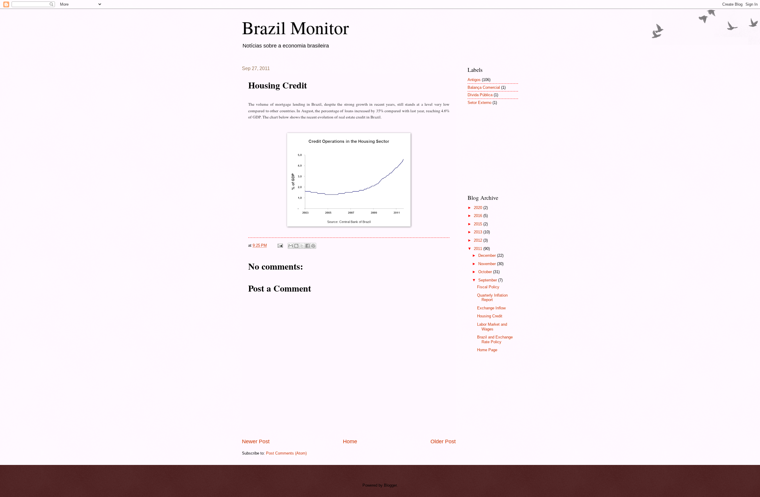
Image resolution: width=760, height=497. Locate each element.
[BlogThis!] (296, 246)
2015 (478, 224)
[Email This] (291, 246)
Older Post (443, 441)
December (487, 255)
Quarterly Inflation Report (492, 297)
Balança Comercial (484, 87)
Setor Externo (479, 102)
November (487, 264)
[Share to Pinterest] (313, 246)
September (488, 280)
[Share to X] (302, 246)
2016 (478, 215)
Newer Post (256, 441)
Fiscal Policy (488, 287)
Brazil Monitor (295, 27)
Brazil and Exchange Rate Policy (495, 339)
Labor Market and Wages (492, 326)
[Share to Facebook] (308, 246)
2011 (478, 248)
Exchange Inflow (491, 308)
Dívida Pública (480, 95)
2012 (478, 240)
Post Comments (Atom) (286, 453)
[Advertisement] (497, 153)
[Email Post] (280, 245)
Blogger (390, 485)
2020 (478, 207)
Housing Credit (489, 316)
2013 (478, 232)
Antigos (474, 79)
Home (350, 441)
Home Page (487, 350)
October (485, 272)
